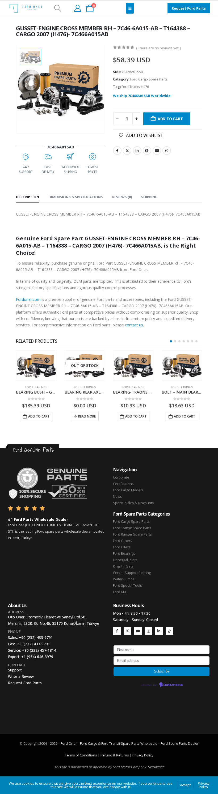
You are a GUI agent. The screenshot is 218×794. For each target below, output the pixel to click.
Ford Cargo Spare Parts (149, 79)
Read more (87, 416)
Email (157, 150)
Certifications (123, 483)
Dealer (193, 743)
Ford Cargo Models (128, 490)
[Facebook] (117, 631)
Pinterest (147, 150)
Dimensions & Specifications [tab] (75, 197)
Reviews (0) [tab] (122, 197)
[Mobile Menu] (130, 8)
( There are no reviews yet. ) (158, 48)
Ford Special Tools (127, 585)
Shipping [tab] (149, 197)
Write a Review (21, 676)
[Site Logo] (25, 8)
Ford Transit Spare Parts (132, 528)
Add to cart (170, 118)
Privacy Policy (142, 755)
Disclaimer (156, 767)
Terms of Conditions (81, 755)
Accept (185, 785)
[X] (127, 631)
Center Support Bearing (132, 572)
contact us (134, 324)
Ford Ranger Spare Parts (132, 534)
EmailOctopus (173, 685)
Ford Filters (122, 547)
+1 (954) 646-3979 (37, 656)
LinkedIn (137, 150)
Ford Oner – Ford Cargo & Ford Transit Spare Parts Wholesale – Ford (115, 743)
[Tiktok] (169, 631)
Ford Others (122, 540)
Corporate (121, 477)
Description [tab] (27, 197)
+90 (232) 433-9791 (36, 637)
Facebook (117, 150)
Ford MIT (120, 592)
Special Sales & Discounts (133, 503)
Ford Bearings (36, 387)
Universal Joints (125, 560)
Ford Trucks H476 (135, 86)
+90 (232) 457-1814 (39, 650)
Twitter (127, 150)
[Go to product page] (36, 366)
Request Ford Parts (25, 682)
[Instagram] (148, 631)
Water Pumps (124, 579)
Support (15, 670)
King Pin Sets (123, 566)
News (117, 496)
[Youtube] (138, 631)
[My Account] (77, 8)
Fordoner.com (28, 299)
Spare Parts (178, 743)
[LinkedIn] (159, 631)
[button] (57, 8)
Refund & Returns (114, 755)
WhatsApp (166, 150)
